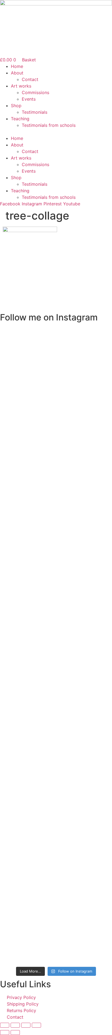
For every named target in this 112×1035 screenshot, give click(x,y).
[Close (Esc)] (36, 1025)
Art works (21, 86)
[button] (56, 131)
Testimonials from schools (49, 125)
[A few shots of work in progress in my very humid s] (56, 936)
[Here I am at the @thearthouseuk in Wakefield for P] (56, 593)
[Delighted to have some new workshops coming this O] (56, 367)
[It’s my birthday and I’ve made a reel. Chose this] (56, 509)
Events (29, 99)
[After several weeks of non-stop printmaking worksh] (56, 556)
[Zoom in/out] (4, 1025)
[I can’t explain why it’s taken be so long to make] (56, 443)
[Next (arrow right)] (15, 1032)
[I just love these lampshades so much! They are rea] (56, 723)
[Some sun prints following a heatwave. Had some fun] (56, 850)
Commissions (35, 92)
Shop (16, 105)
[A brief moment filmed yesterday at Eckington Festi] (56, 637)
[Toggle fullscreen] (15, 1025)
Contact (30, 79)
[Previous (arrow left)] (4, 1032)
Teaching (20, 118)
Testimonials (34, 112)
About (17, 73)
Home (17, 66)
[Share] (25, 1025)
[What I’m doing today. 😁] (56, 786)
